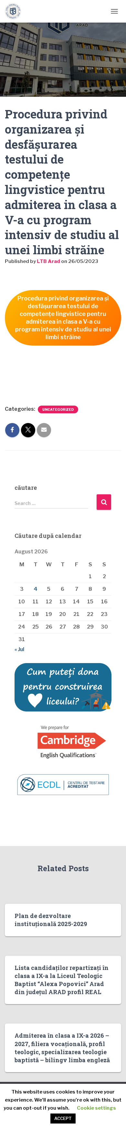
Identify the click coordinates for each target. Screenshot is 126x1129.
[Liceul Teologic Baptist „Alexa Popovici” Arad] (15, 11)
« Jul (19, 649)
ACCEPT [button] (63, 1118)
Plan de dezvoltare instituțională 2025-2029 (51, 920)
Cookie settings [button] (96, 1108)
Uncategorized (58, 409)
